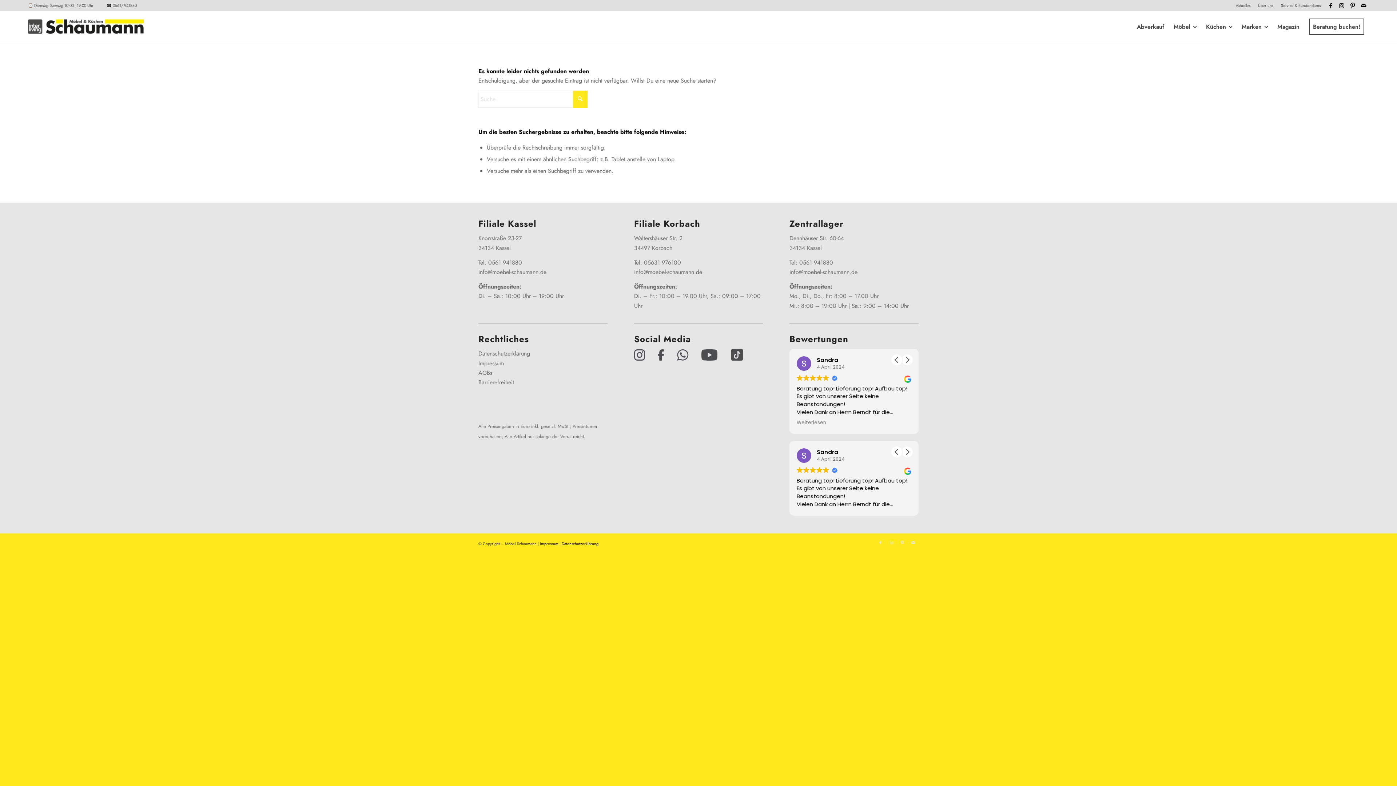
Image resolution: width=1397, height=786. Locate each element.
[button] (907, 359)
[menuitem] (1243, 5)
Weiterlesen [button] (811, 423)
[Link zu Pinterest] (1352, 5)
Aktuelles (1243, 5)
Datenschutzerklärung (504, 353)
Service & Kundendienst (1301, 5)
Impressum (491, 363)
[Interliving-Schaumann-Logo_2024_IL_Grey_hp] (86, 27)
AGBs (485, 373)
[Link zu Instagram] (1341, 5)
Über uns (1265, 5)
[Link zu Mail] (1363, 5)
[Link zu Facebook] (1330, 5)
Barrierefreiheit (496, 382)
